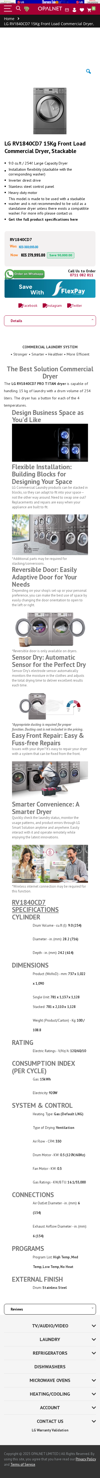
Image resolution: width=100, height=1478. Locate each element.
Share (26, 274)
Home (9, 18)
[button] (82, 10)
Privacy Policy (86, 1459)
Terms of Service (22, 1464)
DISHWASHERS (50, 1367)
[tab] (50, 319)
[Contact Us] (67, 10)
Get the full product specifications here (43, 219)
